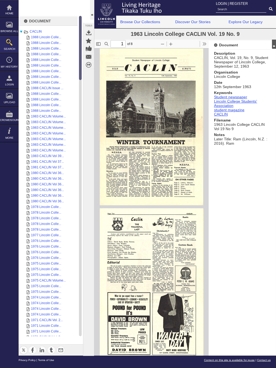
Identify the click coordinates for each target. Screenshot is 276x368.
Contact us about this (88, 57)
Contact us (264, 360)
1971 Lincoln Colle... (46, 326)
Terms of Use (46, 360)
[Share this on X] (23, 346)
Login (9, 84)
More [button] (9, 137)
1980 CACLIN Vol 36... (47, 173)
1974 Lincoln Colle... (46, 297)
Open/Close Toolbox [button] (92, 10)
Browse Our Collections (140, 22)
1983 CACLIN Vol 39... (47, 156)
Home (9, 13)
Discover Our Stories (193, 22)
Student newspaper (230, 97)
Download (88, 33)
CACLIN (36, 31)
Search (9, 48)
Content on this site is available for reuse (229, 360)
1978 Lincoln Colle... (46, 207)
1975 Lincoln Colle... (46, 263)
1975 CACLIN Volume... (48, 280)
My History (9, 66)
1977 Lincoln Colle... (46, 235)
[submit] (270, 9)
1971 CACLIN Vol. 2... (47, 320)
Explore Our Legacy (246, 22)
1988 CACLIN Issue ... (47, 88)
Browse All (9, 31)
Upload (9, 102)
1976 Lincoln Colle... (46, 241)
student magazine (229, 110)
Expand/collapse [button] (274, 44)
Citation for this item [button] (88, 65)
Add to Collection (88, 41)
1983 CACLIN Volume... (48, 116)
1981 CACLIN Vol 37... (47, 162)
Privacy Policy (27, 360)
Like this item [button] (88, 49)
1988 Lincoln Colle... (46, 37)
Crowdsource (9, 120)
